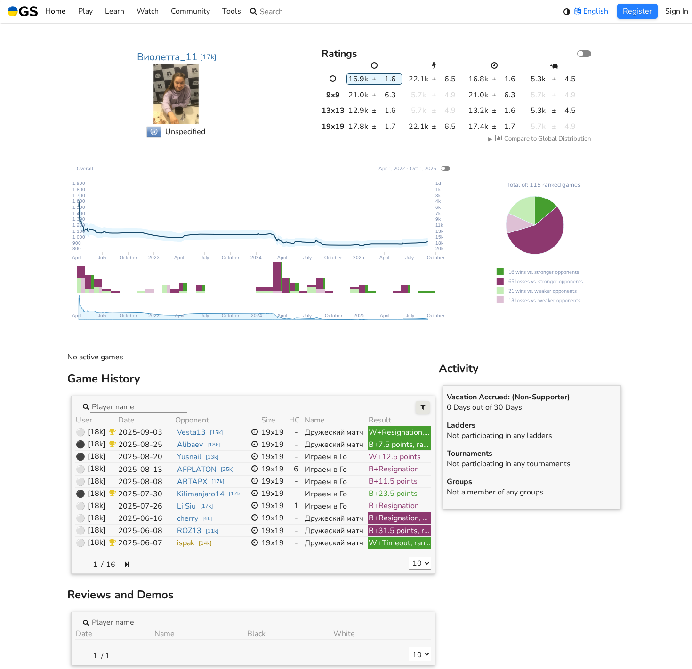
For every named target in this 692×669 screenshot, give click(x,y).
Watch (148, 11)
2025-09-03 (140, 432)
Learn (114, 11)
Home (55, 11)
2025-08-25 (140, 444)
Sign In (676, 11)
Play (85, 11)
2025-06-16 (140, 518)
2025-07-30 (140, 494)
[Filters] (423, 407)
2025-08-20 (140, 457)
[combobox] (138, 406)
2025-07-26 (140, 506)
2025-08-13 (140, 469)
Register (637, 11)
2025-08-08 (140, 482)
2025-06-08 (140, 531)
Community (190, 11)
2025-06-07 (140, 543)
